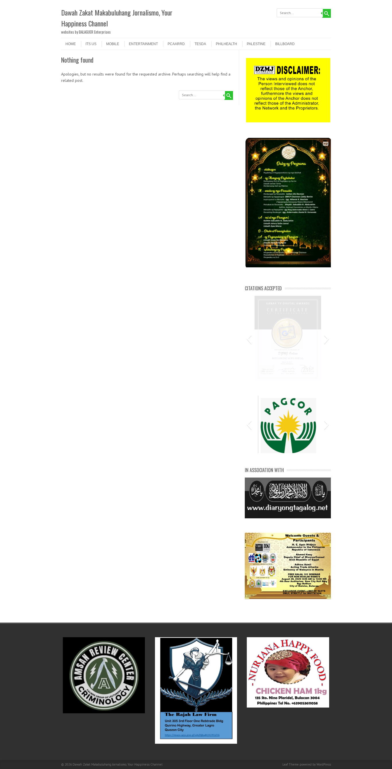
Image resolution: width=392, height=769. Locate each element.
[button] (249, 339)
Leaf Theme (290, 764)
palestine (256, 44)
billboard (285, 44)
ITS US (91, 44)
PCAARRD (176, 44)
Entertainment (143, 44)
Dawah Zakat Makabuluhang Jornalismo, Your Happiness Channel (116, 17)
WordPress (324, 764)
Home (70, 44)
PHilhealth (226, 44)
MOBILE (112, 44)
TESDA (200, 44)
